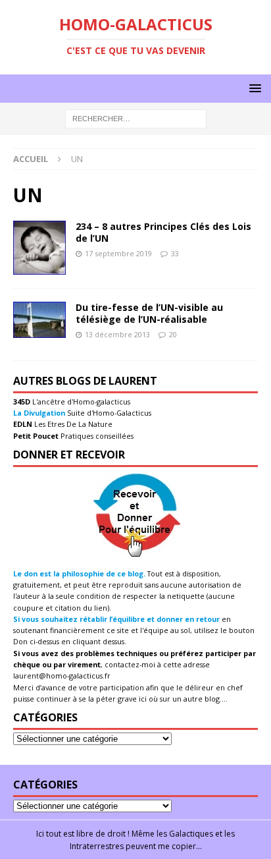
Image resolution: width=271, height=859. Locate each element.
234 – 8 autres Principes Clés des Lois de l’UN (163, 232)
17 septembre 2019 (118, 253)
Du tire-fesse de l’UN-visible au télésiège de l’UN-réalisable (149, 313)
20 (173, 334)
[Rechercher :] (136, 118)
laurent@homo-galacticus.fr (62, 675)
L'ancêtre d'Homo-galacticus (80, 401)
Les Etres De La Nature (72, 424)
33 (175, 253)
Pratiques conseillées (96, 436)
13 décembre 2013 (117, 334)
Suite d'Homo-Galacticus (108, 413)
